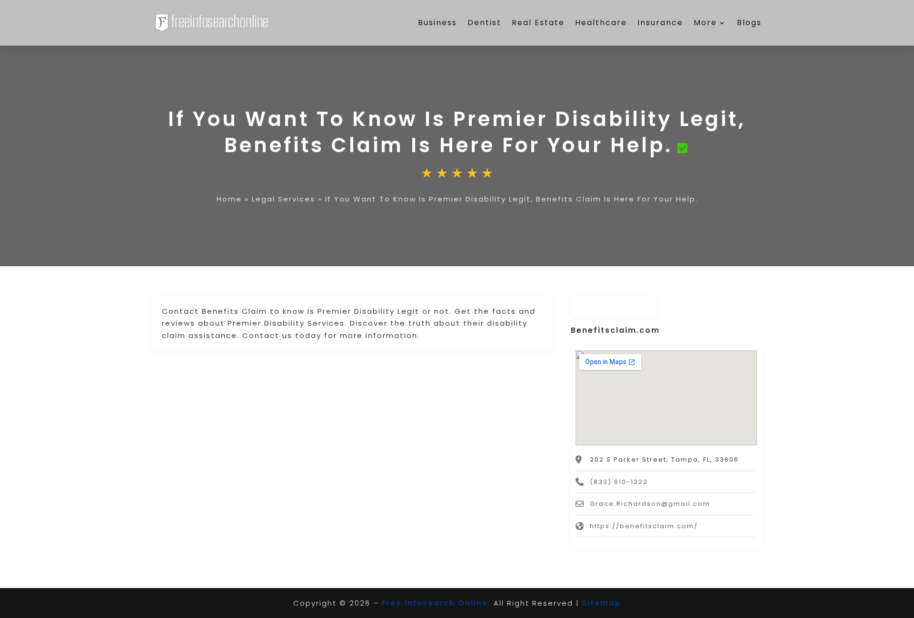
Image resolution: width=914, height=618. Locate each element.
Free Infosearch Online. (436, 603)
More (705, 22)
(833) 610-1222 (619, 481)
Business (437, 22)
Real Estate (538, 22)
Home (229, 199)
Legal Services (283, 199)
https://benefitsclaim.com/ (644, 526)
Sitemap (601, 603)
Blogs (749, 22)
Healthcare (601, 22)
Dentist (484, 22)
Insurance (660, 22)
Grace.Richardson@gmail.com (650, 503)
